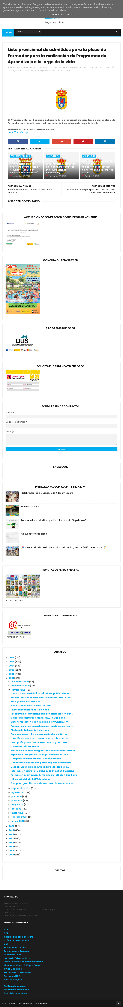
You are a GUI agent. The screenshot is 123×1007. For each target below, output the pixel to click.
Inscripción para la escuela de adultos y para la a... (40, 742)
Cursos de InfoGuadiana (25, 746)
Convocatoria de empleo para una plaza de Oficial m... (42, 762)
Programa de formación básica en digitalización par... (42, 713)
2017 (11, 838)
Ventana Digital (13, 979)
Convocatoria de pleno (34, 533)
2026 (12, 657)
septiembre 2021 (21, 788)
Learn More (57, 14)
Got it (70, 14)
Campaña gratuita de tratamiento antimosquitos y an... (43, 783)
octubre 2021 (19, 689)
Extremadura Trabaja (16, 951)
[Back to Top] (118, 1003)
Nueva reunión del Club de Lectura (31, 705)
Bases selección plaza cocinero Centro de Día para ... (41, 734)
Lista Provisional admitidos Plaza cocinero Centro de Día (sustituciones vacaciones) (60, 168)
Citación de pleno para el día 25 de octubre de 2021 (40, 738)
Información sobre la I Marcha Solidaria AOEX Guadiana (42, 770)
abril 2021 (16, 808)
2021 (11, 678)
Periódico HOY (12, 976)
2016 (11, 842)
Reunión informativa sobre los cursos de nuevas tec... (41, 697)
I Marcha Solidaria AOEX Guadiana (30, 779)
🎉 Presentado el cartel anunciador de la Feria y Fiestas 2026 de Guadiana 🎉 (63, 547)
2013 (11, 854)
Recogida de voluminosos (25, 701)
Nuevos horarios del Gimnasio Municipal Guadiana (40, 693)
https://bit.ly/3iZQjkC (19, 132)
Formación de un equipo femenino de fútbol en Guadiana (44, 774)
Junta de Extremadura (17, 958)
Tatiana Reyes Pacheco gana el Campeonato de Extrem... (44, 750)
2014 (11, 850)
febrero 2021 (18, 816)
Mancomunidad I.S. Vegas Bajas (22, 965)
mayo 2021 (17, 804)
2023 (12, 669)
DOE (6, 943)
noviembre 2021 (20, 685)
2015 (11, 846)
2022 (12, 673)
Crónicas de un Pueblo (17, 940)
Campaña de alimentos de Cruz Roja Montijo (36, 758)
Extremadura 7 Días (15, 947)
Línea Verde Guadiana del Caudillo (24, 961)
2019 (11, 830)
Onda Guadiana (13, 968)
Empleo (83, 67)
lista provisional (63, 70)
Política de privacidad (16, 989)
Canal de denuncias (15, 993)
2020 (12, 826)
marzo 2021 (18, 812)
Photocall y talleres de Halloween (30, 709)
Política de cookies (15, 986)
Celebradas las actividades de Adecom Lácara (47, 492)
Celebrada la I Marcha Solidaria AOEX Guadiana (38, 717)
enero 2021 (17, 821)
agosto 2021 (18, 792)
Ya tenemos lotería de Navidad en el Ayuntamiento (40, 721)
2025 (12, 661)
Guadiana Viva (12, 954)
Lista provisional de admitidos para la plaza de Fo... (40, 766)
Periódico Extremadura (17, 972)
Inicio (8, 32)
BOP (6, 933)
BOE (6, 929)
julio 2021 (16, 796)
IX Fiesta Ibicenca (30, 506)
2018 (11, 834)
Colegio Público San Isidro (18, 936)
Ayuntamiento (72, 67)
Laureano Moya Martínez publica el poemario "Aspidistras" (53, 520)
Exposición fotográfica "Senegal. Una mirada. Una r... (41, 754)
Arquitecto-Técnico (20, 156)
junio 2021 (17, 800)
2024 (12, 665)
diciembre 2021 (20, 681)
